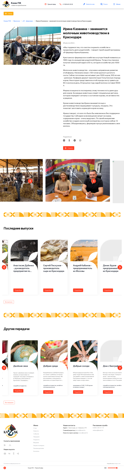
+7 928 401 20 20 (68, 4)
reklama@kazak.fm (98, 430)
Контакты (36, 451)
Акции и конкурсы (38, 445)
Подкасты (36, 439)
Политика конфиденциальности (12, 463)
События (36, 434)
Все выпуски (8, 302)
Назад (10, 13)
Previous (30, 181)
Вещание (36, 442)
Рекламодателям (38, 448)
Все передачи (9, 402)
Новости (36, 431)
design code (117, 463)
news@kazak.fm (83, 433)
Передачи (36, 436)
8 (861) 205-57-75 (98, 428)
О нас (35, 428)
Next (94, 181)
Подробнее (11, 290)
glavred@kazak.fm (80, 430)
